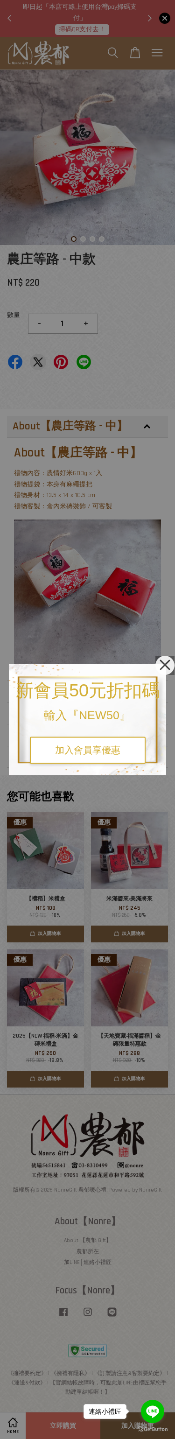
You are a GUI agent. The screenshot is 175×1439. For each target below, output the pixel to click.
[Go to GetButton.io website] (153, 1429)
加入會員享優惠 (87, 750)
